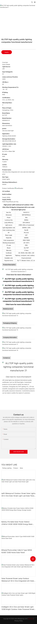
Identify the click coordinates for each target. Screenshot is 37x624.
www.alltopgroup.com (20, 618)
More (21, 468)
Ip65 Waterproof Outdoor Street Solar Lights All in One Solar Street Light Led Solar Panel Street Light (18, 494)
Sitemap (30, 618)
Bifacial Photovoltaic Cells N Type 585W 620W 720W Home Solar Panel (16, 551)
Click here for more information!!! (18, 377)
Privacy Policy (19, 620)
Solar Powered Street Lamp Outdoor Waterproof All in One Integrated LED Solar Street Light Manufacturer (17, 580)
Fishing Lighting (6, 468)
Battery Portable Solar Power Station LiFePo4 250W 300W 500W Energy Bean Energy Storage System (17, 523)
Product (15, 468)
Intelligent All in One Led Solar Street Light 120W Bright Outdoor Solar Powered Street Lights (17, 608)
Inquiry (7, 52)
